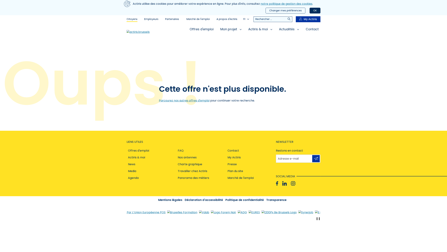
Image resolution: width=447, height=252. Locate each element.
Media (132, 171)
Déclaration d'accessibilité (204, 200)
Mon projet (229, 29)
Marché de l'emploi (198, 19)
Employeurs (151, 19)
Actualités (287, 29)
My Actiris (310, 19)
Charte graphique (190, 164)
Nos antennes (187, 157)
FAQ (181, 151)
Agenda (133, 178)
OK (315, 10)
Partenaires (172, 19)
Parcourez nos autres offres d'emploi (184, 101)
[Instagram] (293, 183)
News (131, 164)
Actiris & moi (258, 29)
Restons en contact (289, 151)
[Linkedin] (284, 183)
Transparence (276, 200)
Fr (244, 19)
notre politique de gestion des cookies (286, 4)
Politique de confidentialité (244, 200)
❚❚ (318, 218)
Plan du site (235, 171)
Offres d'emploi (202, 29)
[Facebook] (277, 183)
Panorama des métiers (193, 178)
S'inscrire (316, 158)
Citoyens (132, 19)
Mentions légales (170, 200)
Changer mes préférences (285, 10)
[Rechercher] (290, 19)
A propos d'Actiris (227, 19)
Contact (312, 29)
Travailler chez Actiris (192, 171)
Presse (232, 164)
